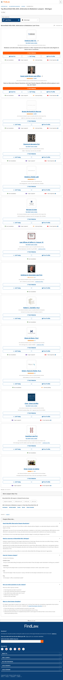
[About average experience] (57, 60)
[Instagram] (15, 649)
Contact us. (54, 633)
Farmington (5, 507)
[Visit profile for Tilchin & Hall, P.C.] (31, 34)
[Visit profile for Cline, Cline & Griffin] (31, 397)
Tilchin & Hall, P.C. (30, 40)
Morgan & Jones (31, 209)
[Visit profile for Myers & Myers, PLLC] (31, 331)
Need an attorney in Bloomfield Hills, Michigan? (16, 538)
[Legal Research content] (60, 665)
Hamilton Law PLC (31, 436)
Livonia (18, 507)
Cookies (18, 676)
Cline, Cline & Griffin (31, 403)
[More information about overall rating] (35, 78)
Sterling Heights (12, 507)
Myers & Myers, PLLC (31, 338)
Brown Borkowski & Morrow (31, 111)
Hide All (7, 514)
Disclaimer (13, 676)
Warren (23, 507)
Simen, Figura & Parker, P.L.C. (31, 371)
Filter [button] (4, 12)
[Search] (60, 2)
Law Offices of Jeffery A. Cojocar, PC (31, 242)
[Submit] (42, 641)
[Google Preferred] (23, 649)
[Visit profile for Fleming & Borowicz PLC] (31, 138)
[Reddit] (19, 649)
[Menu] (1, 2)
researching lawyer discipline (35, 606)
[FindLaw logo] (7, 2)
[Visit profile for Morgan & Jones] (31, 203)
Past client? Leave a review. (31, 43)
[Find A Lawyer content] (60, 657)
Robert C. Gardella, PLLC (31, 308)
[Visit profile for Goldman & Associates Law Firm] (31, 268)
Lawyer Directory (4, 6)
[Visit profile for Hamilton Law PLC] (31, 430)
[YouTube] (6, 649)
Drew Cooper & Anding (31, 469)
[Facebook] (2, 649)
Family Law (26, 501)
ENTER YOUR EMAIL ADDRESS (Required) (9, 638)
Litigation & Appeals (8, 501)
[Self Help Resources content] (60, 661)
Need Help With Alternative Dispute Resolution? (16, 523)
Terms (2, 676)
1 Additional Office (41, 249)
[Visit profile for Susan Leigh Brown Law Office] (31, 69)
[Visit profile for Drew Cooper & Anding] (31, 462)
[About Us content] (60, 653)
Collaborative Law (18, 501)
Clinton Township (30, 507)
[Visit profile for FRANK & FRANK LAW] (31, 170)
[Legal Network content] (60, 669)
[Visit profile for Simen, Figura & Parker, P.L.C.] (31, 364)
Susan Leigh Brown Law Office (30, 76)
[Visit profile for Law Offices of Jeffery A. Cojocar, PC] (31, 236)
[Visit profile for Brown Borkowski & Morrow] (31, 105)
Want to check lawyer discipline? (12, 601)
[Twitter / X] (10, 649)
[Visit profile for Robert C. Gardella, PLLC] (31, 301)
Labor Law (34, 501)
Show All (2, 514)
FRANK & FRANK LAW (31, 177)
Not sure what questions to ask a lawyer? (14, 584)
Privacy (7, 676)
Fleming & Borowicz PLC (31, 144)
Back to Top (32, 620)
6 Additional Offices (39, 281)
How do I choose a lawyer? (10, 555)
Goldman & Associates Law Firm (31, 275)
